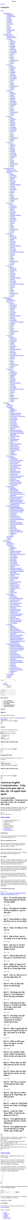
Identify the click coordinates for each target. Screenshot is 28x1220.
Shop (9, 33)
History (13, 192)
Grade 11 (10, 335)
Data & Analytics (15, 446)
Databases (13, 479)
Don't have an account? (6, 749)
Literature (13, 49)
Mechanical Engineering (17, 497)
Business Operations (16, 413)
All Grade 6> (13, 175)
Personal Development (13, 505)
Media (12, 453)
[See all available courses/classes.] (16, 680)
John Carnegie (5, 817)
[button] (6, 684)
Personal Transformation (17, 511)
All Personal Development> (17, 508)
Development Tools (16, 483)
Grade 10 (10, 302)
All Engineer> (13, 627)
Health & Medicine (16, 184)
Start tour (6, 1216)
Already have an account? (7, 720)
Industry (13, 451)
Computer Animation (16, 465)
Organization (14, 425)
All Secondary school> (12, 171)
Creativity (13, 525)
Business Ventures (15, 414)
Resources (6, 824)
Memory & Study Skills (17, 531)
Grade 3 (10, 90)
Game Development (16, 615)
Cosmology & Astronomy (17, 252)
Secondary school (9, 168)
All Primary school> (12, 37)
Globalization (14, 419)
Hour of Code (14, 601)
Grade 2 (10, 64)
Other (12, 534)
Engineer (10, 624)
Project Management (16, 443)
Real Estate (14, 454)
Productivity (14, 513)
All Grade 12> (13, 372)
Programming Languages (17, 475)
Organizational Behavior (17, 431)
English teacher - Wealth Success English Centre (12, 1156)
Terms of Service (5, 1207)
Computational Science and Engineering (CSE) (17, 503)
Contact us (6, 1214)
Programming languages (17, 614)
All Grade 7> (13, 206)
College (7, 403)
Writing (10, 22)
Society (13, 54)
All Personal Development (17, 510)
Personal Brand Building (17, 524)
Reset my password (5, 763)
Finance (13, 437)
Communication (15, 439)
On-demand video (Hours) (10, 820)
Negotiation (14, 424)
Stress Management (16, 530)
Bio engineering (15, 491)
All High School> (11, 300)
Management (14, 440)
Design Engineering (16, 498)
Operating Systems (15, 471)
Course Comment (8, 830)
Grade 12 (10, 369)
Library (10, 31)
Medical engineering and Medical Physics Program (16, 500)
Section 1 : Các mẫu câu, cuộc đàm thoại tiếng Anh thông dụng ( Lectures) (13, 893)
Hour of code (14, 463)
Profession (7, 541)
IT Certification (15, 604)
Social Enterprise (15, 427)
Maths (9, 17)
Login (15, 765)
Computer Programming (17, 460)
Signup (14, 749)
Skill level (6, 825)
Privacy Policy (7, 1218)
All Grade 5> (13, 145)
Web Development (15, 472)
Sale (12, 442)
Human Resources (15, 450)
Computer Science (15, 462)
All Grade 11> (13, 338)
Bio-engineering (15, 629)
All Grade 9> (13, 268)
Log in (15, 720)
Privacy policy (4, 719)
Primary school (8, 34)
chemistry (13, 274)
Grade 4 (10, 116)
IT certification (14, 466)
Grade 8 (10, 233)
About (5, 1212)
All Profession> (11, 543)
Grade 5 (10, 142)
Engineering (11, 486)
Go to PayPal (4, 1203)
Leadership (14, 422)
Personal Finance (15, 516)
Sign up (3, 709)
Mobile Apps (14, 474)
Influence (13, 527)
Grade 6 (10, 172)
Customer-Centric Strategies (18, 416)
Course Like (7, 828)
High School (8, 297)
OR (1, 722)
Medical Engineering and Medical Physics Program (17, 638)
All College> (10, 405)
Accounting (14, 417)
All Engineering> (14, 489)
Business (13, 308)
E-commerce (14, 485)
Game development (16, 477)
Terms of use (19, 718)
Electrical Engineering (16, 492)
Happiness (13, 521)
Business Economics (16, 430)
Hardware (13, 469)
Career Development (16, 518)
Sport (9, 28)
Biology (13, 183)
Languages (10, 24)
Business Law (14, 445)
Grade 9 (10, 265)
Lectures (6, 823)
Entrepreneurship (15, 436)
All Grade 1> (13, 41)
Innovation (13, 420)
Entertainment (11, 30)
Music (9, 27)
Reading (10, 20)
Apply (17, 1192)
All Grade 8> (13, 236)
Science (10, 19)
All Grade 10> (13, 305)
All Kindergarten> (11, 16)
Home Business (15, 448)
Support (6, 1215)
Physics (13, 180)
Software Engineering (16, 482)
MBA (12, 411)
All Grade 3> (13, 93)
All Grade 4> (13, 119)
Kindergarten (8, 13)
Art (9, 25)
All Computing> (14, 458)
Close (2, 10)
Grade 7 (10, 203)
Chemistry (13, 181)
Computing (14, 51)
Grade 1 (10, 39)
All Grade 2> (13, 67)
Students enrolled (8, 821)
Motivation (14, 533)
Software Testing (15, 480)
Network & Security (16, 468)
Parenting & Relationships (17, 519)
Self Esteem (14, 528)
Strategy (13, 428)
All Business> (13, 410)
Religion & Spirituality (16, 522)
